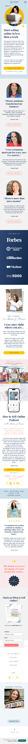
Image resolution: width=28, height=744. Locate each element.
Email (6, 637)
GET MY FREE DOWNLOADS (11, 645)
